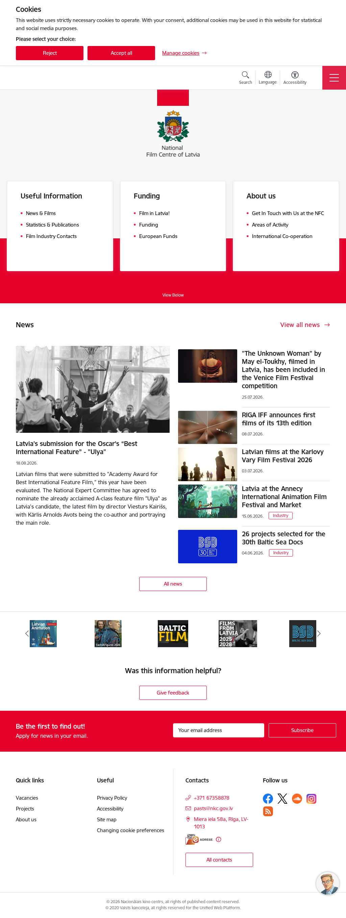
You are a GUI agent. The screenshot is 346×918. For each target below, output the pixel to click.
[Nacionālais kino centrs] (56, 78)
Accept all (121, 53)
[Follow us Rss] (268, 811)
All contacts (219, 859)
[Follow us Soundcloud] (297, 799)
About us (26, 819)
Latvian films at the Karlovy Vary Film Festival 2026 (283, 456)
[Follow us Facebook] (268, 799)
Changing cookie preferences (130, 830)
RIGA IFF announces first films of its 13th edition (278, 419)
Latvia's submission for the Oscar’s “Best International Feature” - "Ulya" (76, 448)
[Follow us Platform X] (282, 799)
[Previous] (27, 633)
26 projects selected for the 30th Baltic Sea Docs (283, 538)
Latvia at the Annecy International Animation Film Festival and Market (284, 497)
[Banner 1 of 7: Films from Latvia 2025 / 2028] (173, 633)
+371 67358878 (211, 798)
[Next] (319, 633)
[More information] (218, 839)
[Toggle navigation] (334, 78)
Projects (25, 808)
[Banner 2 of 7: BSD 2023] (237, 633)
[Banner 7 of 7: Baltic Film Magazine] (108, 633)
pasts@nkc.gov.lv (213, 808)
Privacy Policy (112, 798)
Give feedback (173, 692)
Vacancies (27, 798)
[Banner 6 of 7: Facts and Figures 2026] (43, 633)
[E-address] (199, 839)
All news (173, 584)
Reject (50, 53)
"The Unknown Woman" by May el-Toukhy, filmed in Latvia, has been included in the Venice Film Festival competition (283, 369)
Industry (280, 515)
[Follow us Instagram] (311, 799)
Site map (107, 819)
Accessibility (110, 808)
